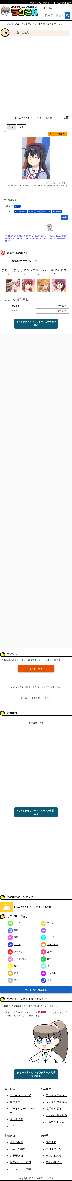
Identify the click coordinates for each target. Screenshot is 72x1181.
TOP (9, 24)
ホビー (17, 944)
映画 (16, 937)
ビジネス (51, 973)
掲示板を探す (54, 1108)
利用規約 (15, 1102)
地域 (49, 980)
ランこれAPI (53, 1155)
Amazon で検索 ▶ (57, 134)
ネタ (16, 973)
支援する (51, 1142)
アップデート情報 (20, 1169)
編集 (64, 217)
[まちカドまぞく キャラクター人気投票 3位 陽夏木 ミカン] (43, 285)
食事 (16, 966)
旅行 (49, 951)
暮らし (50, 966)
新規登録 (42, 1012)
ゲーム (17, 923)
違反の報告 (16, 1142)
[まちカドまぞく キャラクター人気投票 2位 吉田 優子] (28, 285)
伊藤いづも (46, 211)
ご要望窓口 (16, 1155)
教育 (16, 980)
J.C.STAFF (57, 211)
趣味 (49, 958)
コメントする (36, 669)
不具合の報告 (18, 1149)
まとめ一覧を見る (56, 1115)
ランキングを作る (56, 1102)
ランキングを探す (56, 1095)
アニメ (17, 206)
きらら (31, 211)
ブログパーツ (54, 1149)
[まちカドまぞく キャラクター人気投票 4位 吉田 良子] (59, 285)
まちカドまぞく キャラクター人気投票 (33, 118)
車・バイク (52, 944)
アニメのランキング (24, 24)
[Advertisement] (36, 76)
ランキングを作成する (36, 989)
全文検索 (48, 8)
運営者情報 (16, 1119)
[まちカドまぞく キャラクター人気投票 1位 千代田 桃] (13, 285)
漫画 (38, 211)
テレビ (50, 937)
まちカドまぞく (20, 211)
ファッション (20, 958)
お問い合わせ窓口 (20, 1162)
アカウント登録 (55, 1122)
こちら (50, 238)
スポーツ (18, 951)
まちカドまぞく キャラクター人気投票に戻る (36, 324)
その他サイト (54, 1162)
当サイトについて (20, 1095)
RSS (12, 1126)
